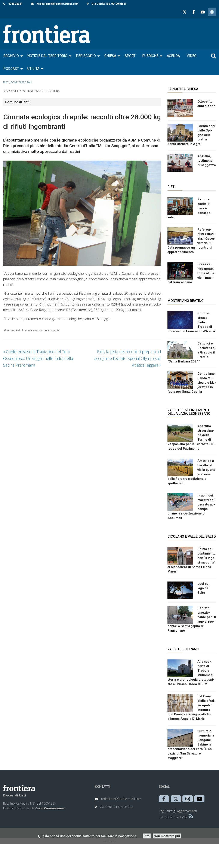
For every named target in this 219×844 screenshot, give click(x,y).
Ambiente (53, 330)
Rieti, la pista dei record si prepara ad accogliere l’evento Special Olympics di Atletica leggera (127, 358)
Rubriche (150, 56)
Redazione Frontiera (44, 91)
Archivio (11, 56)
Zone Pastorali (21, 82)
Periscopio (86, 56)
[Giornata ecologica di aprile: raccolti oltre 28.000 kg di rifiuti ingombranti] (82, 213)
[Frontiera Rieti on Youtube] (203, 12)
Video (192, 56)
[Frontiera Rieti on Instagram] (212, 12)
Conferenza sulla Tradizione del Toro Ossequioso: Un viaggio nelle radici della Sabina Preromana (38, 358)
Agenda (173, 56)
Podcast (11, 69)
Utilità (33, 69)
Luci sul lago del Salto (203, 588)
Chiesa (110, 56)
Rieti (6, 82)
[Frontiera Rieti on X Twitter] (184, 12)
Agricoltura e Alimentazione (31, 330)
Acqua (10, 330)
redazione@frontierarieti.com (57, 4)
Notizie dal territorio (47, 56)
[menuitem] (12, 55)
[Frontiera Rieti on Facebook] (193, 12)
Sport (130, 56)
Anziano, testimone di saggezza (206, 160)
